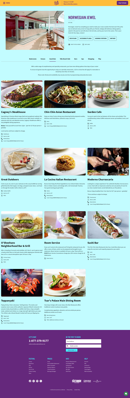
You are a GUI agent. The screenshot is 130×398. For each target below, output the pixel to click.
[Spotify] (38, 381)
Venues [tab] (43, 59)
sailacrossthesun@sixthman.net (37, 344)
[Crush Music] (87, 381)
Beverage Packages (51, 371)
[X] (41, 381)
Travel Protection (51, 369)
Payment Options (51, 367)
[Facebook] (30, 381)
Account (86, 361)
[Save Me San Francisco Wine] (97, 381)
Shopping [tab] (91, 59)
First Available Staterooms (53, 363)
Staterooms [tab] (32, 59)
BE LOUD (68, 369)
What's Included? (51, 365)
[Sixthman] (76, 381)
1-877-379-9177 (39, 341)
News (30, 373)
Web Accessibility (88, 371)
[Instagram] (34, 381)
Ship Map (112, 38)
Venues (30, 367)
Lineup (30, 361)
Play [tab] (99, 59)
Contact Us (86, 365)
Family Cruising (32, 371)
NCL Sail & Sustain (70, 367)
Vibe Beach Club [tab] (65, 59)
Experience (31, 363)
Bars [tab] (75, 59)
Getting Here (69, 365)
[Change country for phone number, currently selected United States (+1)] (68, 346)
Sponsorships (87, 367)
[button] (22, 94)
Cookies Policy (77, 389)
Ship (30, 365)
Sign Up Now (71, 350)
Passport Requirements (71, 361)
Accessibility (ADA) (86, 38)
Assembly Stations (101, 38)
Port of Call (31, 369)
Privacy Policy (69, 389)
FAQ (85, 363)
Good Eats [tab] (52, 59)
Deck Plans (73, 38)
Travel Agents (87, 369)
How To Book (122, 3)
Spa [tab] (82, 59)
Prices (48, 361)
